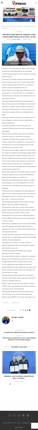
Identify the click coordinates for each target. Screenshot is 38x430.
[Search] (36, 3)
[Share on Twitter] (25, 310)
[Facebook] (10, 415)
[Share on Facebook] (23, 310)
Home (3, 26)
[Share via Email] (29, 310)
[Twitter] (14, 415)
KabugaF (5, 302)
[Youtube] (28, 415)
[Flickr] (23, 415)
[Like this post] (21, 310)
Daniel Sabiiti (16, 39)
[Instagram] (19, 415)
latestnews (15, 302)
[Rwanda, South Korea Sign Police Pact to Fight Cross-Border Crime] (19, 362)
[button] (3, 367)
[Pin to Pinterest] (27, 310)
